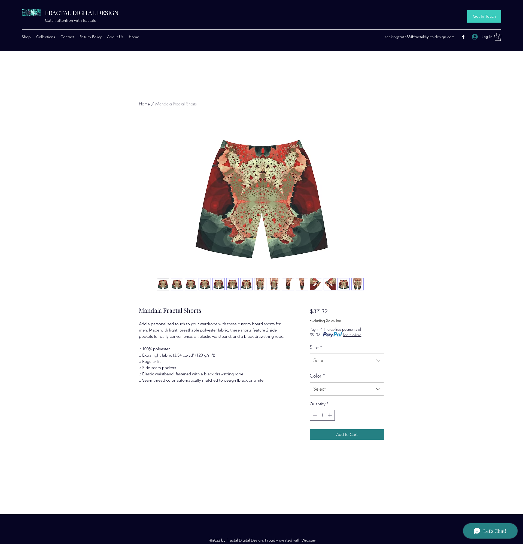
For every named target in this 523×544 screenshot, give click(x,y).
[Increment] (330, 415)
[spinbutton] (322, 415)
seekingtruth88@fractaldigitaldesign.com (420, 36)
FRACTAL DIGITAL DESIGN (81, 12)
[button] (497, 37)
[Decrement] (314, 415)
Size (316, 347)
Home (144, 104)
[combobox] (347, 360)
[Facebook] (463, 36)
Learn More (352, 334)
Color (317, 375)
